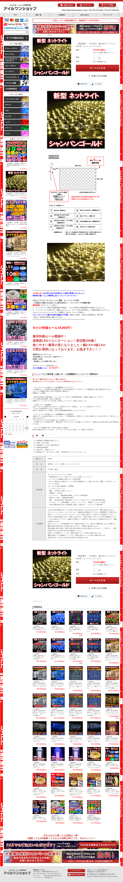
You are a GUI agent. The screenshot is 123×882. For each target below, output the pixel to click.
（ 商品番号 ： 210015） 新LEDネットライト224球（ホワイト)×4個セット (39, 656)
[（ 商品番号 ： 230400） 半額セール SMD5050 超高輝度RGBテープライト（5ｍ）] (94, 807)
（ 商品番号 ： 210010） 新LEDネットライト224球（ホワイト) (39, 628)
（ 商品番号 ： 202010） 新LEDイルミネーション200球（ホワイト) (16, 343)
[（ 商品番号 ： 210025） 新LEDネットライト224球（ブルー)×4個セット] (58, 645)
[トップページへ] (76, 871)
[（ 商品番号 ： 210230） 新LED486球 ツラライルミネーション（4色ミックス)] (76, 728)
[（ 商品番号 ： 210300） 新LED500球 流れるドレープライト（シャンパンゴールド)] (112, 728)
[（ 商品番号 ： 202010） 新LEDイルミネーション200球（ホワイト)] (16, 330)
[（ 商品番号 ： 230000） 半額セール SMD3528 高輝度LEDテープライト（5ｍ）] (58, 807)
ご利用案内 (61, 15)
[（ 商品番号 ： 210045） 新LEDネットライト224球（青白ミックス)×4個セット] (94, 645)
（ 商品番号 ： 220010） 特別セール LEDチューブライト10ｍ (112, 764)
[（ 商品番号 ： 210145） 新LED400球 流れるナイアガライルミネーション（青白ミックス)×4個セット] (94, 700)
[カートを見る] (107, 6)
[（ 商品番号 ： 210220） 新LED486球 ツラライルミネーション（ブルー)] (58, 728)
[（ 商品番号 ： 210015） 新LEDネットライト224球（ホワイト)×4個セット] (40, 645)
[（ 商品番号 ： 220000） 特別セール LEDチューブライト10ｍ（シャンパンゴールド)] (94, 754)
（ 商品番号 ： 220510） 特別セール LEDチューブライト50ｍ (39, 817)
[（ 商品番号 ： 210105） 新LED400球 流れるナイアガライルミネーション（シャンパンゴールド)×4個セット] (112, 673)
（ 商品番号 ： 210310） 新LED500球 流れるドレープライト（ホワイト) (39, 765)
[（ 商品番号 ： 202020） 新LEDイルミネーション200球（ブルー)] (16, 358)
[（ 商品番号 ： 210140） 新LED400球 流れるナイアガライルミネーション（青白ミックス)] (94, 673)
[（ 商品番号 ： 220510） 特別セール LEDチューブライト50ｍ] (40, 807)
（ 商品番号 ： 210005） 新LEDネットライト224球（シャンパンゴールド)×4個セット (112, 629)
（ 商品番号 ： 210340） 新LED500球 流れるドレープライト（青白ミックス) (75, 765)
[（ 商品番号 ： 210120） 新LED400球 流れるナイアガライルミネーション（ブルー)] (58, 673)
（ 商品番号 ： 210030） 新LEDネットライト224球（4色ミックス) (75, 629)
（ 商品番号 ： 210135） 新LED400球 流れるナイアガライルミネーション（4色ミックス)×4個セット (76, 712)
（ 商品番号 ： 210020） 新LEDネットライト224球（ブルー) (57, 628)
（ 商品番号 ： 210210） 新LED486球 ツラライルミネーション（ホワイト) (39, 739)
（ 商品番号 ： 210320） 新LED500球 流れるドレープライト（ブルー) (57, 765)
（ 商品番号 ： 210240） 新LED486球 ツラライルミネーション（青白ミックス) (94, 739)
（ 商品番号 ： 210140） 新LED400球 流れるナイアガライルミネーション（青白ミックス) (94, 685)
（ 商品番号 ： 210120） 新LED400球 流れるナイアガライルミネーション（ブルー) (58, 684)
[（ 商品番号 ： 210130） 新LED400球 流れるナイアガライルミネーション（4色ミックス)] (76, 673)
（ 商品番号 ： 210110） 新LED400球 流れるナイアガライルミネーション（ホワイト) (39, 684)
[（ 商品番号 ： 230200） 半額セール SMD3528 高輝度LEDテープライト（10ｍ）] (76, 807)
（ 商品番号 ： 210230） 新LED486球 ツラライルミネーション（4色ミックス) (76, 739)
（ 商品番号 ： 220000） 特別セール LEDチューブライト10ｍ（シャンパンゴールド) (94, 765)
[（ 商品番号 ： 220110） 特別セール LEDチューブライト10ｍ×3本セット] (58, 780)
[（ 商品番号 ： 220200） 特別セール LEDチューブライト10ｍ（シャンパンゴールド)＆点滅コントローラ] (76, 780)
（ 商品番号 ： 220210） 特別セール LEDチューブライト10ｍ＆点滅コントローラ (94, 791)
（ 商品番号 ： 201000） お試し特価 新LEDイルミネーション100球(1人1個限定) (16, 224)
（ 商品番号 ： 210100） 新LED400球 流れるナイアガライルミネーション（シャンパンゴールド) (112, 657)
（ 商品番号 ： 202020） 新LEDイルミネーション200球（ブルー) (16, 372)
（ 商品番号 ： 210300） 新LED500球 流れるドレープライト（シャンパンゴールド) (111, 739)
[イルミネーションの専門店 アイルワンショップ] (20, 10)
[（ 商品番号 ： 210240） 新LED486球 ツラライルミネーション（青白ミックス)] (94, 728)
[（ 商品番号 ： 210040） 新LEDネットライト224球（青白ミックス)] (94, 618)
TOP (15, 15)
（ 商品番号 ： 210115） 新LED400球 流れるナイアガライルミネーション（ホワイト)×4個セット (39, 712)
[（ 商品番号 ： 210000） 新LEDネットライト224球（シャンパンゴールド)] (16, 181)
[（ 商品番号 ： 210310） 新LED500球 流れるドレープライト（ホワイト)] (40, 754)
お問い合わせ (84, 15)
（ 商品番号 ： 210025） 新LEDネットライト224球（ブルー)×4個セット (58, 656)
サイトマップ (107, 15)
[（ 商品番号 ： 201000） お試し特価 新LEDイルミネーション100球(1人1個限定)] (16, 210)
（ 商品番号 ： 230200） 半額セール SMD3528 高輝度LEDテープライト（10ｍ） (75, 818)
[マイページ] (85, 6)
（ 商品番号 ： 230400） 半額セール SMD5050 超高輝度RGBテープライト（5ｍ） (94, 818)
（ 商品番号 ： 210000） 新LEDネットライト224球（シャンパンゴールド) (16, 194)
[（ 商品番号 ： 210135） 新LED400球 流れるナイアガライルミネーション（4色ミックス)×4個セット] (76, 700)
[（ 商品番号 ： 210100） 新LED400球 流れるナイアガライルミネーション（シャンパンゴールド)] (112, 645)
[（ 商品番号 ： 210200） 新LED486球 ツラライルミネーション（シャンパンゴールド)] (112, 700)
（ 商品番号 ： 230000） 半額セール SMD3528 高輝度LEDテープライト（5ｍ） (57, 818)
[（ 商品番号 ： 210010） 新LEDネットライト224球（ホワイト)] (40, 618)
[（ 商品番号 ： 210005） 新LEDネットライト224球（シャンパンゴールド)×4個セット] (112, 618)
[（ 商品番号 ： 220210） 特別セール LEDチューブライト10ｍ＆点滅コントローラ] (94, 780)
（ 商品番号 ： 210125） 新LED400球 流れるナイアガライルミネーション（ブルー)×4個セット (58, 712)
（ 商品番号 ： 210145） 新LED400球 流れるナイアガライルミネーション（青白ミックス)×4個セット (94, 712)
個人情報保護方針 (92, 874)
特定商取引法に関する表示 (107, 874)
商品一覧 (38, 15)
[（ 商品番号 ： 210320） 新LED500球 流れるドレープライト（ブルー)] (58, 754)
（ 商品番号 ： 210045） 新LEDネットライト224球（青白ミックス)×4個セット (93, 656)
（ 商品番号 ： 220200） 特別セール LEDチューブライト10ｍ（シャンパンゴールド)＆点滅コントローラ (76, 792)
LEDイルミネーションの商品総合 (44, 35)
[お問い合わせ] (66, 6)
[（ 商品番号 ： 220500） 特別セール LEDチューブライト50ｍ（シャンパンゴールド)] (112, 780)
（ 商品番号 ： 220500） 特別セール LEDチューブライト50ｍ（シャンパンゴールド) (112, 791)
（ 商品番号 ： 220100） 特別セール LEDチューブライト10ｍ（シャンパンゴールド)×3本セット (39, 792)
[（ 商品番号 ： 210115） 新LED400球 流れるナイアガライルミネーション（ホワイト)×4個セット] (40, 700)
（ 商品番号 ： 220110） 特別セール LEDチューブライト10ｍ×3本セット (58, 791)
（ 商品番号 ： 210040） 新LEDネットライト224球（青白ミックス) (93, 629)
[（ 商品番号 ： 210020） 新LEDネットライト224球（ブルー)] (58, 618)
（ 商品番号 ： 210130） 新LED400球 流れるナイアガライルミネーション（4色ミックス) (76, 685)
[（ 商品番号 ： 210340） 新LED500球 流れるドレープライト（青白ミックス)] (76, 754)
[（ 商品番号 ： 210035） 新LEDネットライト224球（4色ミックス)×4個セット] (76, 645)
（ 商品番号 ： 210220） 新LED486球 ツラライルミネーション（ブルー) (58, 739)
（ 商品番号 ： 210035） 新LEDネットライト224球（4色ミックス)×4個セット (75, 656)
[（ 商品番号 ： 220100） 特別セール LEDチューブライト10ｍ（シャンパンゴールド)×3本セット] (40, 780)
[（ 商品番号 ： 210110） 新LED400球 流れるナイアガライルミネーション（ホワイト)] (40, 673)
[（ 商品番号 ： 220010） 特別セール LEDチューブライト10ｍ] (112, 754)
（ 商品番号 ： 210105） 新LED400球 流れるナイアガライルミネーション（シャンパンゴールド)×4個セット (112, 685)
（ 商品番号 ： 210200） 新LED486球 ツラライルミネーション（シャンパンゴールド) (112, 711)
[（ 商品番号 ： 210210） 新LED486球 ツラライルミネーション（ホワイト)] (40, 728)
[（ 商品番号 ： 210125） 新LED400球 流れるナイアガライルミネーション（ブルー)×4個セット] (58, 700)
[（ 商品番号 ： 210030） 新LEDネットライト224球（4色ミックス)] (76, 618)
